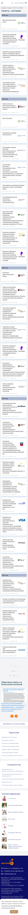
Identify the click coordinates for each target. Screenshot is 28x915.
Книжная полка (7, 782)
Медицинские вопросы (9, 737)
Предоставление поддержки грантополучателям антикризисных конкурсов (8, 387)
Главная (3, 8)
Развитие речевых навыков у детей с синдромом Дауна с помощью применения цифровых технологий (13, 54)
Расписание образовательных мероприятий (12, 775)
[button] (11, 716)
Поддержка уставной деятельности (9, 133)
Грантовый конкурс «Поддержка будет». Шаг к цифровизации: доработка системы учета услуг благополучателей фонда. (10, 87)
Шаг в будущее (7, 118)
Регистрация (21, 3)
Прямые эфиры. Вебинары (10, 749)
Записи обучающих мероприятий (13, 779)
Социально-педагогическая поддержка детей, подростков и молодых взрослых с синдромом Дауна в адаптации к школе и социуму (13, 427)
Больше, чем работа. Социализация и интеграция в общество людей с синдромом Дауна (13, 600)
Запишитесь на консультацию (14, 724)
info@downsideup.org (9, 874)
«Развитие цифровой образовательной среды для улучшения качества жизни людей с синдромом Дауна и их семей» (9, 39)
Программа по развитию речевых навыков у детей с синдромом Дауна (13, 187)
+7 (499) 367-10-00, (8, 871)
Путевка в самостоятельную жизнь (8, 274)
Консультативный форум (10, 743)
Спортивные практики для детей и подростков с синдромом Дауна (9, 199)
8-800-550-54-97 (19, 871)
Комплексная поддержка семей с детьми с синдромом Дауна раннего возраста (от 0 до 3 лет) (9, 504)
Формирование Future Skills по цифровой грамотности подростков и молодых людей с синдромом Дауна (9, 615)
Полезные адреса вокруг (10, 752)
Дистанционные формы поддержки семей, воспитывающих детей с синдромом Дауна (8, 544)
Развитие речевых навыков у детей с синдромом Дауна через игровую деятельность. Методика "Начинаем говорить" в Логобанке (13, 467)
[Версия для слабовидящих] (25, 3)
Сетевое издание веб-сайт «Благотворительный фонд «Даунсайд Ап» (9, 649)
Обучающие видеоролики (10, 746)
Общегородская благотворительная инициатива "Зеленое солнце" (9, 106)
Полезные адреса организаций (12, 785)
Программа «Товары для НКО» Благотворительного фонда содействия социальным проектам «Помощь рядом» (9, 151)
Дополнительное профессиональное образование (13, 770)
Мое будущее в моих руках (9, 21)
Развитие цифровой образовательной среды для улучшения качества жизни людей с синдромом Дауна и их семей (9, 255)
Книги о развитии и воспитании (12, 755)
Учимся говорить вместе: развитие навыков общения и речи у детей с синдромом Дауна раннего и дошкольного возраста (13, 69)
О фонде (9, 8)
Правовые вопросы (8, 740)
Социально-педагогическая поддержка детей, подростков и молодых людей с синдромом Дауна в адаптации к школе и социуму (13, 562)
